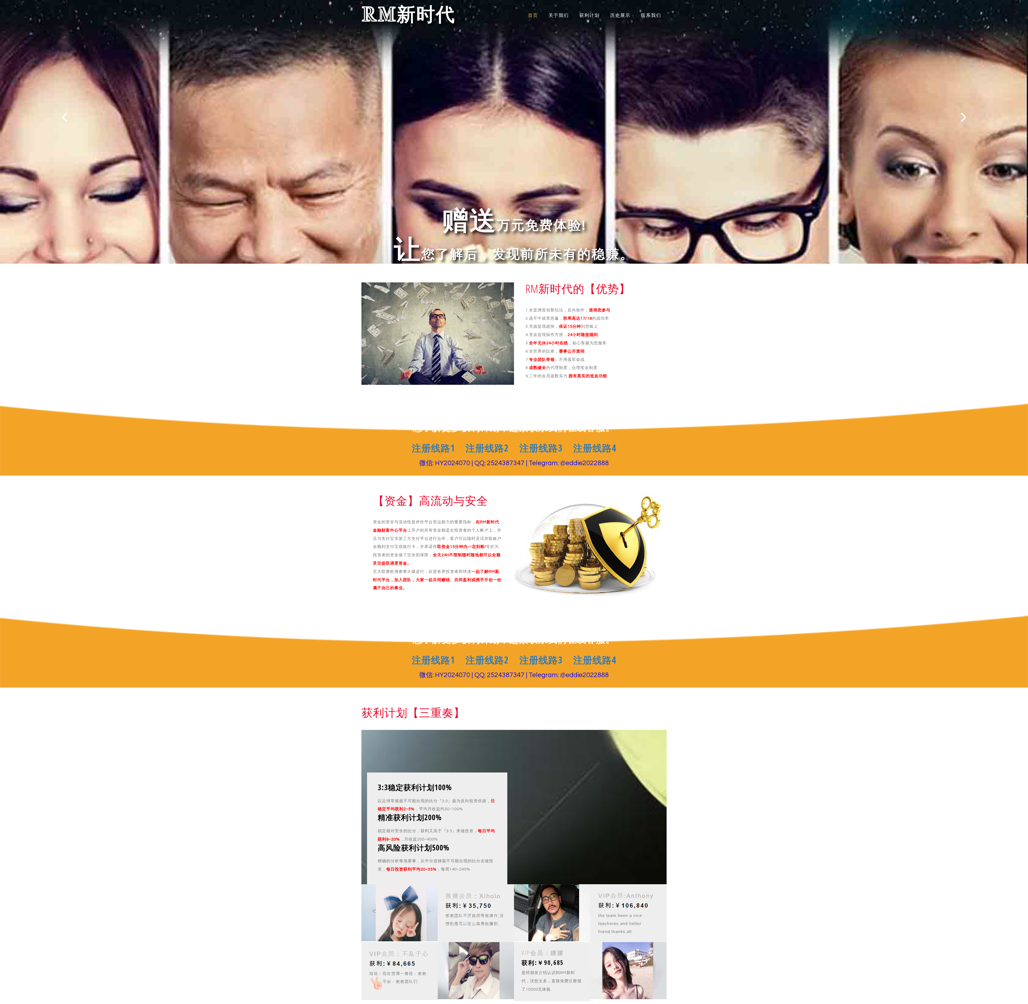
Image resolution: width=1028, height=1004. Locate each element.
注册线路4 (594, 448)
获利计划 (589, 15)
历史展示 (620, 15)
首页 (533, 15)
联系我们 (651, 15)
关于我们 (559, 15)
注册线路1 (433, 448)
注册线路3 (540, 448)
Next (963, 117)
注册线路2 (487, 448)
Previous (64, 117)
